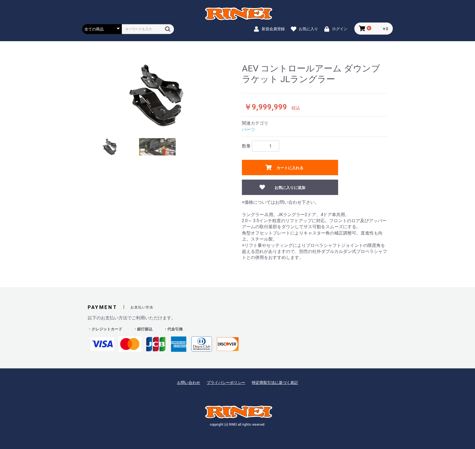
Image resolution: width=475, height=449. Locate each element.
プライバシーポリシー (226, 382)
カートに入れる (290, 168)
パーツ (248, 129)
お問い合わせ (188, 382)
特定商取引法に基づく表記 (275, 382)
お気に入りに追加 (290, 187)
